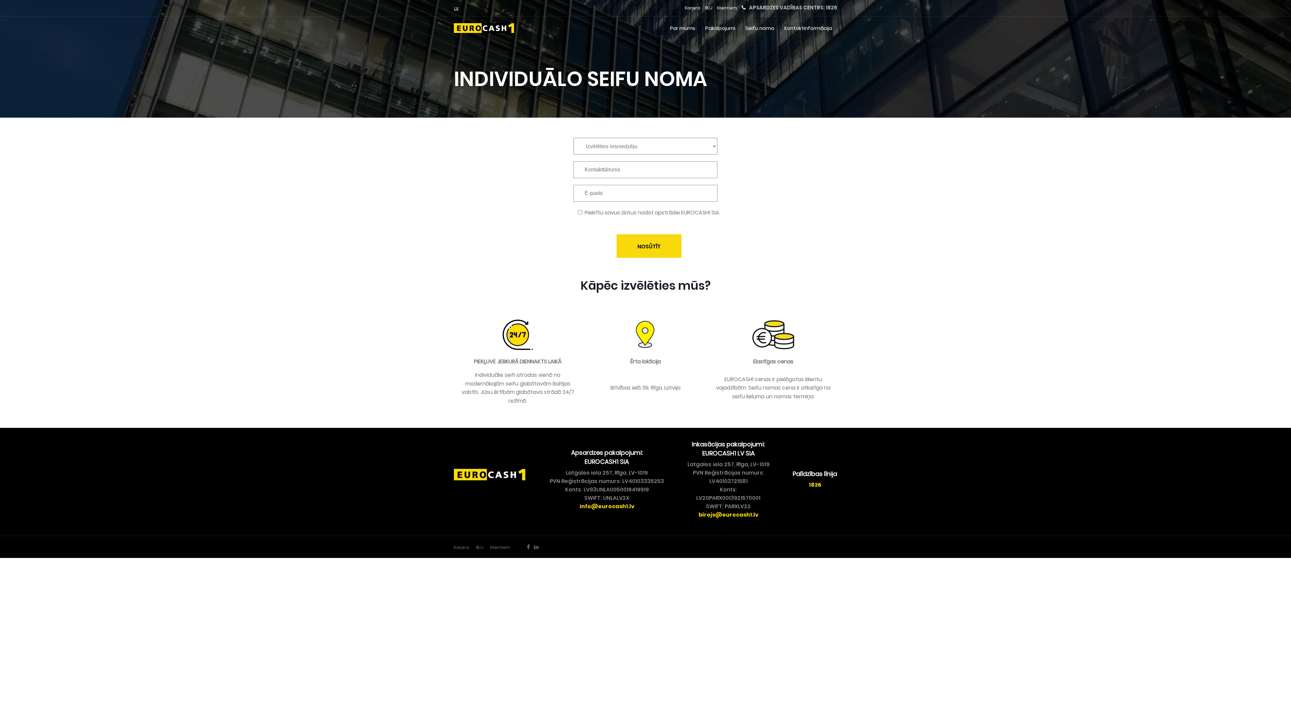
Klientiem (727, 8)
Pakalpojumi (720, 28)
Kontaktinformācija (808, 28)
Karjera (692, 8)
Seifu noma (759, 28)
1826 (831, 7)
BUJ (708, 8)
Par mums (682, 28)
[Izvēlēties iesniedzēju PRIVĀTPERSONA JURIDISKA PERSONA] (645, 149)
